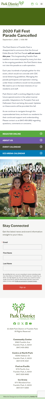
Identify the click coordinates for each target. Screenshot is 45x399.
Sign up (23, 287)
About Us (8, 140)
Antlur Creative (36, 397)
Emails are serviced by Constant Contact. (26, 281)
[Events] (32, 4)
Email (5, 242)
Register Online (12, 134)
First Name (7, 253)
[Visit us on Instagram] (18, 323)
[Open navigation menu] (41, 4)
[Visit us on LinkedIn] (26, 323)
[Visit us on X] (22, 323)
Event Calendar (12, 147)
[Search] (36, 4)
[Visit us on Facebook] (14, 323)
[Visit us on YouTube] (30, 323)
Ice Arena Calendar (14, 153)
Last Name (7, 263)
